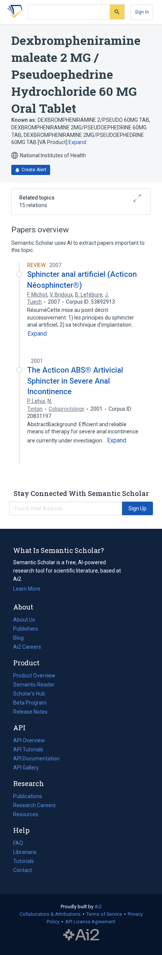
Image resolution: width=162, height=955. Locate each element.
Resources (25, 815)
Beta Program (30, 703)
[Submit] (117, 12)
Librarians (25, 852)
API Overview (29, 740)
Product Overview (34, 675)
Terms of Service (104, 914)
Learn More (26, 589)
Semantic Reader (34, 685)
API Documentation (36, 759)
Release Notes (30, 712)
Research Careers (34, 806)
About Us (24, 620)
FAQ (18, 843)
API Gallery (26, 768)
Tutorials (23, 861)
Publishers (25, 629)
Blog (21, 638)
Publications (27, 797)
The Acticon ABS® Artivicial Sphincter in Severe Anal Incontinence (75, 380)
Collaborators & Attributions (50, 914)
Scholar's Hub (29, 694)
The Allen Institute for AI (81, 935)
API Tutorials (28, 749)
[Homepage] (14, 12)
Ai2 (98, 906)
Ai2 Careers (27, 647)
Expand (77, 142)
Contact (22, 870)
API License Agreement (90, 921)
